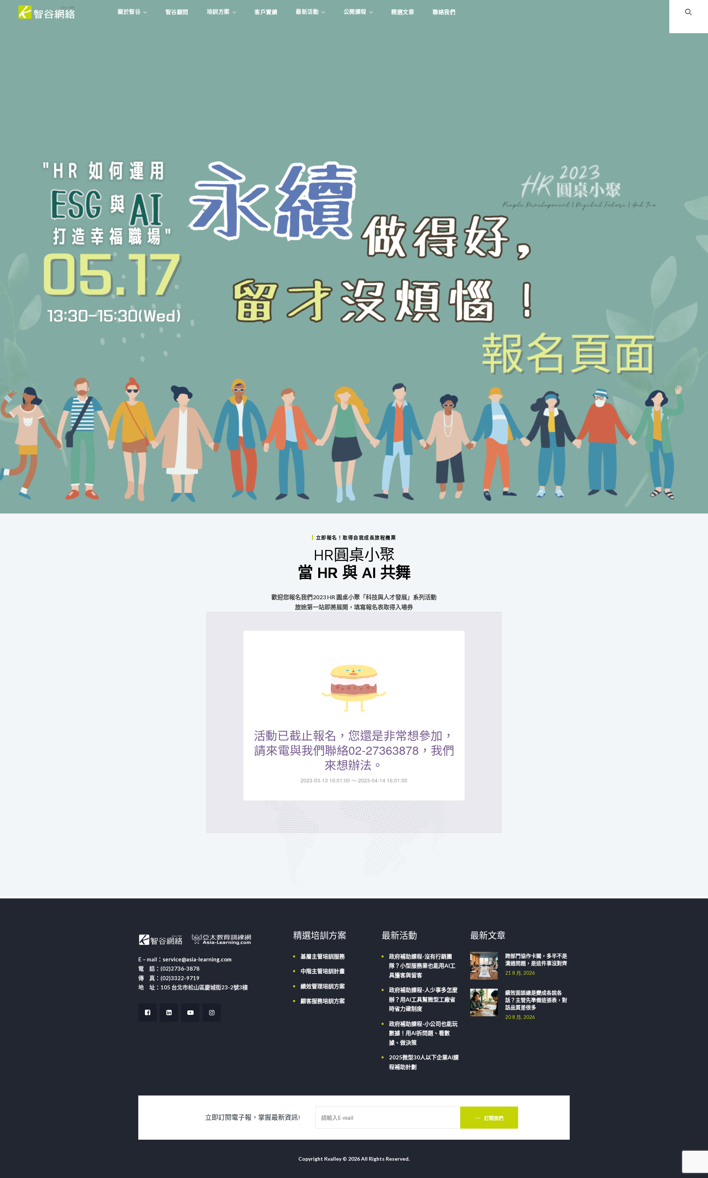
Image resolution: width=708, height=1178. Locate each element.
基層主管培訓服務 (323, 956)
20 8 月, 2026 (520, 1017)
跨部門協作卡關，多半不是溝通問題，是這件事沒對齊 (536, 959)
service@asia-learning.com (197, 959)
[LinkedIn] (169, 1012)
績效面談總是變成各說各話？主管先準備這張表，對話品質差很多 (536, 999)
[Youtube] (190, 1012)
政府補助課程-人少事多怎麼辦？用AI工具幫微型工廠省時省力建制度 (423, 999)
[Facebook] (147, 1012)
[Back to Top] (692, 1166)
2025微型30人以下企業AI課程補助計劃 (424, 1062)
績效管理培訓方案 (323, 986)
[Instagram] (211, 1012)
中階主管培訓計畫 (323, 971)
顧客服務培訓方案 (323, 1001)
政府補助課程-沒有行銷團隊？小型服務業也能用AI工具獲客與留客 (422, 965)
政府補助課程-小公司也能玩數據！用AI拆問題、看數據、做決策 (423, 1033)
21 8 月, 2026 (520, 973)
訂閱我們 (493, 1118)
